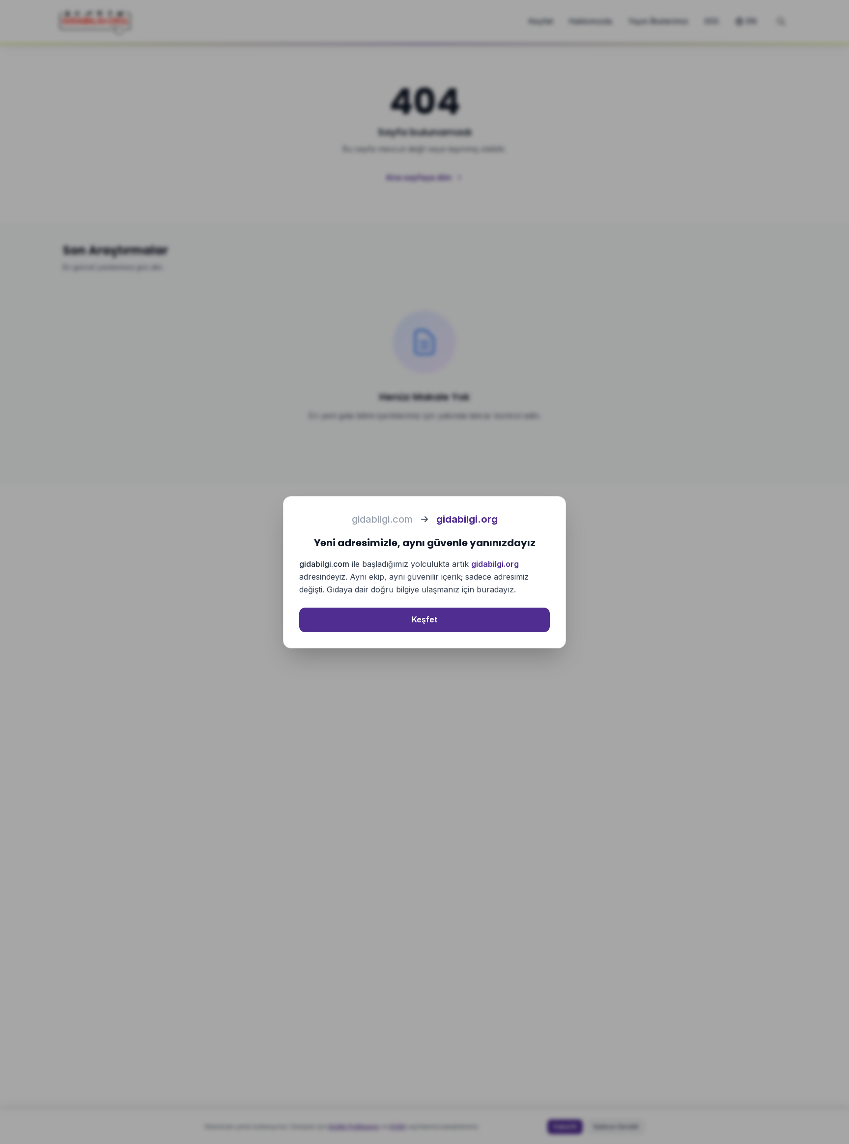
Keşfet (424, 619)
